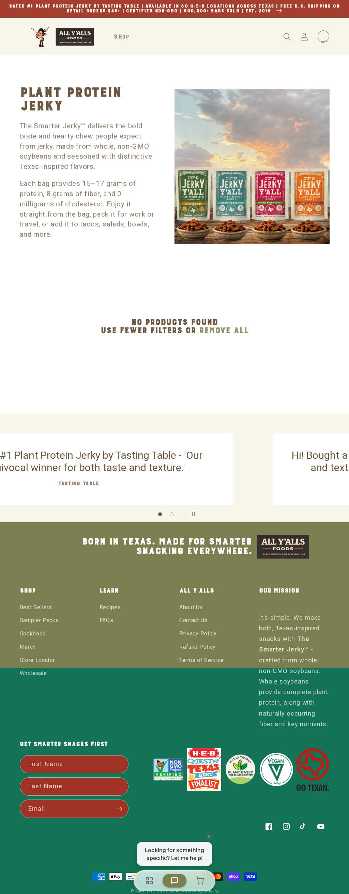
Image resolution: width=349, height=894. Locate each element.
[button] (287, 37)
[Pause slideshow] (192, 514)
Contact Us (193, 620)
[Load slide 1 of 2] (160, 514)
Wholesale (33, 673)
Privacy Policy (198, 633)
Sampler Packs (39, 620)
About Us (191, 607)
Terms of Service (201, 660)
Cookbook (33, 633)
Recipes (110, 607)
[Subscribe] (119, 809)
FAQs (106, 620)
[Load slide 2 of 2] (172, 514)
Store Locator (37, 660)
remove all (224, 330)
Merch (28, 647)
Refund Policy (197, 647)
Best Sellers (36, 607)
